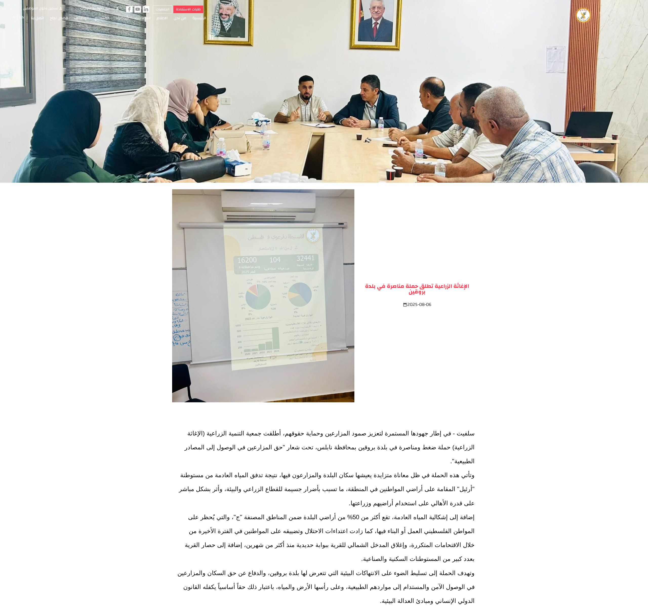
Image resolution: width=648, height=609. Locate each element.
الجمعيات (162, 9)
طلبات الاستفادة (188, 9)
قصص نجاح (59, 18)
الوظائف (81, 18)
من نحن (180, 18)
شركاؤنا (122, 18)
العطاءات (143, 18)
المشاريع (102, 18)
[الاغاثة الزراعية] (583, 16)
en (22, 17)
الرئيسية (199, 18)
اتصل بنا (37, 18)
